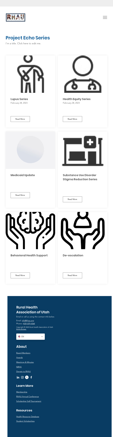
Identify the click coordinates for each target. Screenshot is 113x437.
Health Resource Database (27, 416)
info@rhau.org (28, 320)
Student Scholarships (25, 421)
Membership (21, 392)
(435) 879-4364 (29, 323)
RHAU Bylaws (21, 329)
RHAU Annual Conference (27, 396)
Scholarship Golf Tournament (28, 401)
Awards (19, 357)
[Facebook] (31, 377)
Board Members (23, 353)
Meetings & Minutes (25, 362)
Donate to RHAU (23, 371)
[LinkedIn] (18, 377)
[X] (27, 377)
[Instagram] (22, 377)
